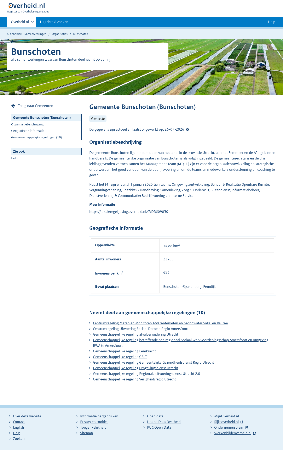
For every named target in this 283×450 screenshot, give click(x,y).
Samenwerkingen (35, 34)
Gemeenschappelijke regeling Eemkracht (124, 351)
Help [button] (271, 22)
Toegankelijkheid (93, 427)
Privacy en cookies (94, 421)
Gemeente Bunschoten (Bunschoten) (42, 117)
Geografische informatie (27, 131)
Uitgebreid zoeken (54, 22)
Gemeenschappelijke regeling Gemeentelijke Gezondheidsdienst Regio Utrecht (153, 362)
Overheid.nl (20, 23)
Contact (19, 421)
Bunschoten (80, 34)
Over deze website (27, 416)
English (18, 427)
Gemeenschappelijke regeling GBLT (120, 356)
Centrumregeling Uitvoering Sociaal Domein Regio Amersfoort (141, 328)
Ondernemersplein (228, 427)
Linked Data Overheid (164, 421)
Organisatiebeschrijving (27, 124)
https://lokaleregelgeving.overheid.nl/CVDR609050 (128, 211)
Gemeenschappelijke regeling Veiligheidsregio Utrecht (134, 379)
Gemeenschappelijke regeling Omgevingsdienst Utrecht (135, 368)
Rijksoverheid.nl (226, 421)
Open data (155, 416)
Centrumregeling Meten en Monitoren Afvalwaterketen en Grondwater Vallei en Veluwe (160, 323)
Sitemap (86, 433)
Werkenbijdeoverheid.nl (232, 433)
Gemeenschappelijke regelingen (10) (36, 137)
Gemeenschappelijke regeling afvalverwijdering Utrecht (135, 334)
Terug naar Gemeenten (35, 105)
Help (14, 158)
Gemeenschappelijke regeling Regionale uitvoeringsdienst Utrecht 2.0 (146, 373)
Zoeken (19, 438)
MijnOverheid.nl (226, 416)
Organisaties (60, 34)
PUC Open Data (159, 427)
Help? (187, 129)
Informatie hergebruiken (99, 416)
